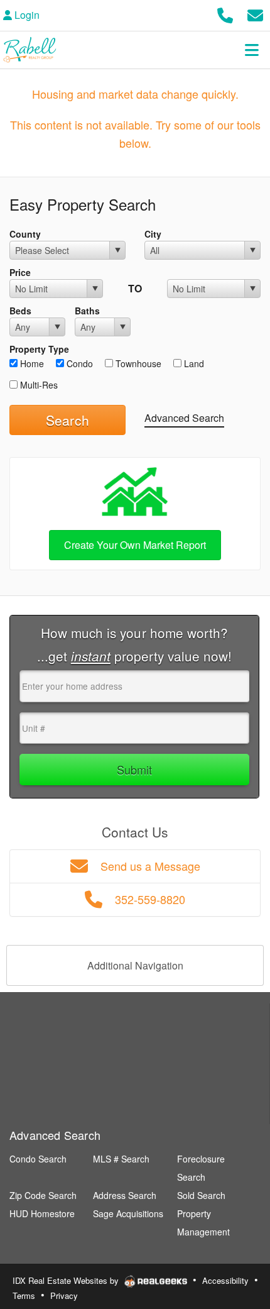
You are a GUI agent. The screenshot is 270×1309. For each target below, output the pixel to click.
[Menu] (252, 50)
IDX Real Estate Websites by (67, 1280)
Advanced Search (184, 418)
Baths (87, 310)
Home (31, 363)
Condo (78, 363)
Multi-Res (38, 384)
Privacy (64, 1295)
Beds (20, 310)
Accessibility (225, 1280)
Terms (24, 1295)
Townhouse (137, 363)
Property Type (39, 349)
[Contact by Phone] (225, 13)
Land (192, 363)
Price (20, 272)
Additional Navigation (135, 965)
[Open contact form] (255, 13)
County (25, 234)
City (152, 234)
